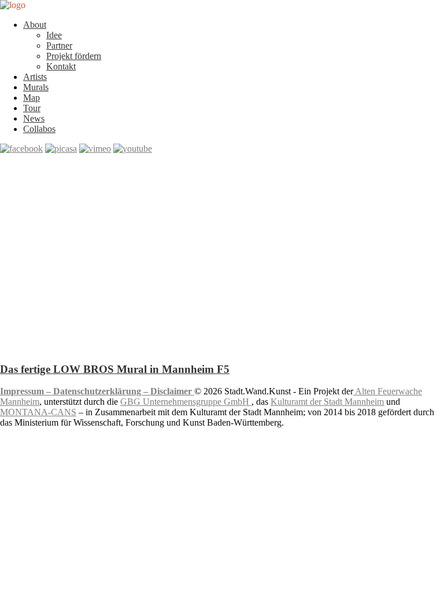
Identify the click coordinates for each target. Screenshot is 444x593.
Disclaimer (172, 391)
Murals (36, 87)
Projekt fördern (73, 56)
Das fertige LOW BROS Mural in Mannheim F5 (115, 369)
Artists (35, 77)
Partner (59, 45)
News (34, 118)
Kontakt (61, 66)
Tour (31, 108)
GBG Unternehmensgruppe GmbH (185, 402)
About (34, 25)
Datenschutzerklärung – (101, 391)
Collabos (39, 129)
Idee (54, 35)
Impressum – (26, 391)
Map (31, 98)
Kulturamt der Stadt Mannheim (327, 402)
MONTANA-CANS (38, 412)
